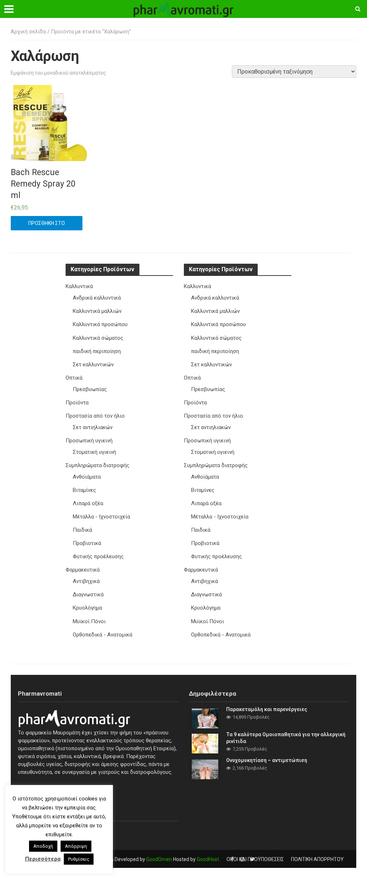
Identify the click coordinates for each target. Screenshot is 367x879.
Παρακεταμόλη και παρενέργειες (266, 709)
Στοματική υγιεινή (94, 452)
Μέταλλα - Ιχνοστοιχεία (101, 516)
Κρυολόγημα (87, 608)
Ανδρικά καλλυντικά (97, 298)
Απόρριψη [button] (76, 846)
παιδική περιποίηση (97, 351)
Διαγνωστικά (88, 594)
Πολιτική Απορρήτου (317, 859)
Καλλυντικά (79, 286)
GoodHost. (208, 859)
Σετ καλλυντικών (93, 364)
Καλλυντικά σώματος (98, 338)
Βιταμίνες (84, 490)
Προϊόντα (77, 402)
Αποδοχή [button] (43, 846)
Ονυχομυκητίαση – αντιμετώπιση (266, 760)
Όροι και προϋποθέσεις (255, 859)
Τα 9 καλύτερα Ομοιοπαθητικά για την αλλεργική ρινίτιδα (285, 738)
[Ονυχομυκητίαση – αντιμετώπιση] (205, 769)
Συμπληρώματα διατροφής (97, 465)
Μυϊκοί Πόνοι (89, 621)
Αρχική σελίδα (28, 31)
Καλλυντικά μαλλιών (97, 311)
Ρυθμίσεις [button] (78, 859)
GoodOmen (159, 859)
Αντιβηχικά (86, 581)
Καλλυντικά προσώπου (100, 324)
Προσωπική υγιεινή (89, 440)
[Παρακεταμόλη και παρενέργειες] (205, 718)
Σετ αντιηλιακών (93, 427)
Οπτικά (74, 378)
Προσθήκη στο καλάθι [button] (46, 225)
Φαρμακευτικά (83, 570)
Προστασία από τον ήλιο (95, 416)
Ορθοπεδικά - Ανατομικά (102, 634)
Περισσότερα (43, 859)
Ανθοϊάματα (87, 477)
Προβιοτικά (87, 543)
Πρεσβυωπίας (90, 389)
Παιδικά (82, 530)
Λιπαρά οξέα (88, 503)
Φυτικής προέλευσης (98, 556)
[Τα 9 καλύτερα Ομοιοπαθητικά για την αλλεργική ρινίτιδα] (205, 743)
